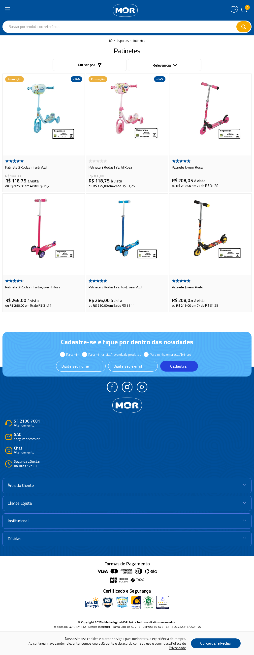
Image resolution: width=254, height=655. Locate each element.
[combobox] (97, 27)
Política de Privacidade (177, 645)
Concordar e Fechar (215, 643)
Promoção (14, 79)
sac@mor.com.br (27, 436)
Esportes (123, 41)
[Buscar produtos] (243, 26)
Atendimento (27, 423)
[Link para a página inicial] (111, 40)
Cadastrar (179, 366)
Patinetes (139, 41)
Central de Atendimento (234, 9)
